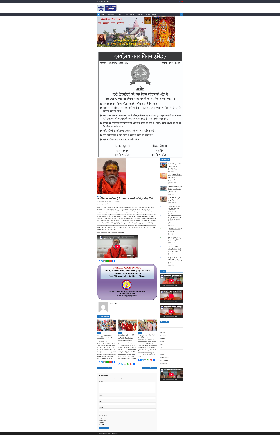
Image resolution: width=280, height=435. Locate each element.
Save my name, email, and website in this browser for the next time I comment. (103, 419)
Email (100, 401)
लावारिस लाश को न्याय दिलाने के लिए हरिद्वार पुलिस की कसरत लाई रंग (175, 239)
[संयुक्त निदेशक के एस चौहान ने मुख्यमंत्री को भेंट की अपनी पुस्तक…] (163, 208)
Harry (117, 433)
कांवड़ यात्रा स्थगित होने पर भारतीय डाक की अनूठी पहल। (150, 368)
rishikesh (163, 348)
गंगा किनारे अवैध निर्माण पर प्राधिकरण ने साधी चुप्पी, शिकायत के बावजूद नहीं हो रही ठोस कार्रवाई (175, 189)
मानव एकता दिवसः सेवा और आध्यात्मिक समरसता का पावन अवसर (175, 230)
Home (103, 14)
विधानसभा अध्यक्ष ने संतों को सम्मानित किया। (146, 336)
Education (140, 14)
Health (162, 341)
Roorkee (163, 351)
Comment (102, 381)
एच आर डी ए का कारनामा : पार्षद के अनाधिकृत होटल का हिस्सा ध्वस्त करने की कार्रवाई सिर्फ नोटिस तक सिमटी (175, 219)
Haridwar (163, 338)
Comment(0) (117, 201)
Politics (147, 14)
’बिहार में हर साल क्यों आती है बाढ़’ (105, 368)
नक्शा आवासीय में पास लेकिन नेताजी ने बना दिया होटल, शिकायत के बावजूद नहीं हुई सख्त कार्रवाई (174, 249)
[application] (171, 280)
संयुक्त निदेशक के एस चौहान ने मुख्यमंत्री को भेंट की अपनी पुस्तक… (175, 208)
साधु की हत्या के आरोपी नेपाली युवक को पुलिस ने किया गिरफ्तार (174, 199)
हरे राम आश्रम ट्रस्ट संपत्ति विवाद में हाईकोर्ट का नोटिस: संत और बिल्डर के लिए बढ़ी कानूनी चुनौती (175, 166)
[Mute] (178, 285)
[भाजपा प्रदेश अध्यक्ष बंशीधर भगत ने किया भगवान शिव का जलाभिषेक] (106, 325)
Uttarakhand (110, 14)
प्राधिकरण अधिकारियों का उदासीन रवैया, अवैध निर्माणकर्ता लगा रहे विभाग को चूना (175, 260)
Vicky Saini (108, 201)
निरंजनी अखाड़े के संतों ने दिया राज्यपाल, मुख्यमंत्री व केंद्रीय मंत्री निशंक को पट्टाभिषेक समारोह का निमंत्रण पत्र (127, 338)
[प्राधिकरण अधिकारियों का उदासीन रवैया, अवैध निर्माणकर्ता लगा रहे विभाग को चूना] (163, 259)
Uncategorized (165, 357)
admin (108, 341)
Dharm (119, 14)
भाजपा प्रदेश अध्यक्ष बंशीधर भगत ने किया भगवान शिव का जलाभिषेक (106, 337)
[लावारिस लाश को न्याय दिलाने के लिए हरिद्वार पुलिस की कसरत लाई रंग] (163, 239)
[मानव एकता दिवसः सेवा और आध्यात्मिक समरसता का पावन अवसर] (163, 230)
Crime (162, 329)
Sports (154, 14)
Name (101, 395)
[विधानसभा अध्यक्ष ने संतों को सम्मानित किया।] (147, 325)
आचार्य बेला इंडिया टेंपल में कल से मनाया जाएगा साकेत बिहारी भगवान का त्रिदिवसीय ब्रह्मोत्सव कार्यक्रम (175, 177)
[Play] (161, 285)
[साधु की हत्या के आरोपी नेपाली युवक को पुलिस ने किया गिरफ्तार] (163, 199)
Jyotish (126, 14)
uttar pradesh (164, 360)
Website (101, 407)
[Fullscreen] (180, 285)
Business (132, 14)
